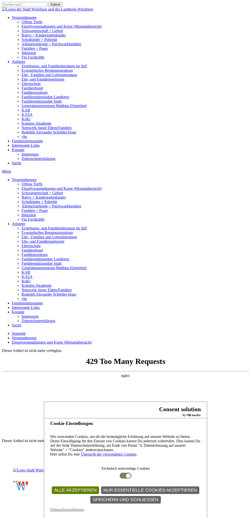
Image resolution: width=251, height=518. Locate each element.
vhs (24, 136)
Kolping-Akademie (36, 123)
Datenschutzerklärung (38, 159)
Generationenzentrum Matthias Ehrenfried (54, 106)
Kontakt (18, 150)
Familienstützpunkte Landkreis (45, 97)
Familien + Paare (35, 48)
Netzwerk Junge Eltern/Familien (47, 128)
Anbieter (18, 62)
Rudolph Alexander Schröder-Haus (49, 132)
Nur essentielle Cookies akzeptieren (150, 490)
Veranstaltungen (24, 17)
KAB (26, 110)
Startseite (19, 333)
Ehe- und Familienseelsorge (43, 79)
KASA (27, 114)
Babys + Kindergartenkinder (44, 35)
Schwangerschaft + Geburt (42, 31)
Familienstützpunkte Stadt (42, 101)
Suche (16, 163)
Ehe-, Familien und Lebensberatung (49, 75)
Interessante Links (26, 145)
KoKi (26, 119)
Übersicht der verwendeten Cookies (108, 454)
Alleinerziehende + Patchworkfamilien (51, 44)
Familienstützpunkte (27, 141)
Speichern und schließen (125, 499)
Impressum (30, 154)
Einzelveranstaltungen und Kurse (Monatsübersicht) (62, 26)
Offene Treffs (32, 22)
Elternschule (31, 84)
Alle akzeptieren (75, 490)
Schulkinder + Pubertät (39, 39)
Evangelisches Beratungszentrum (47, 70)
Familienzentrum (35, 92)
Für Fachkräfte (33, 57)
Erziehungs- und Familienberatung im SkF (54, 66)
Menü (6, 171)
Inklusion (29, 53)
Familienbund (32, 88)
